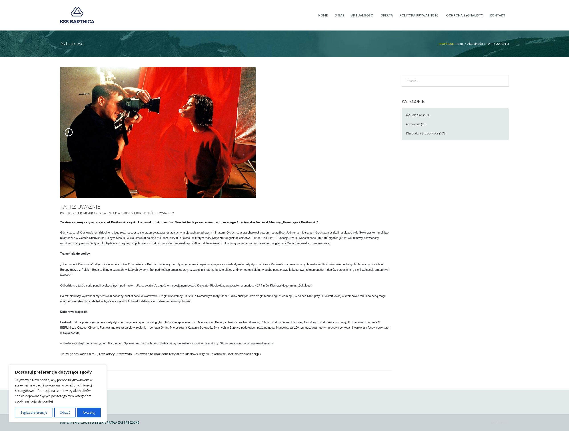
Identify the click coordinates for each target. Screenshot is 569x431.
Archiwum (413, 124)
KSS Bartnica (106, 213)
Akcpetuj (89, 412)
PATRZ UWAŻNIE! (81, 206)
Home (460, 44)
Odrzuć (65, 412)
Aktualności (475, 44)
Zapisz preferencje (33, 412)
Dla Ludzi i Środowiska (151, 213)
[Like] (172, 213)
